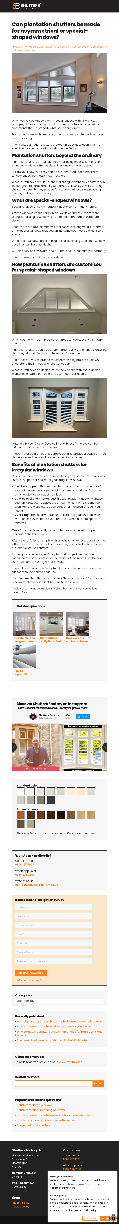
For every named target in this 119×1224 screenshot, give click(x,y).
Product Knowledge (24, 46)
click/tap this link (70, 1062)
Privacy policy (20, 1203)
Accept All (107, 1218)
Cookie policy (20, 1206)
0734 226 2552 (24, 875)
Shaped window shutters (33, 1125)
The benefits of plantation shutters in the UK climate (52, 1040)
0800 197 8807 (24, 864)
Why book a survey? (29, 980)
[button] (113, 1218)
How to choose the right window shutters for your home (54, 1026)
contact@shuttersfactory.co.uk (36, 885)
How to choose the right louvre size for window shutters (54, 1115)
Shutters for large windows (35, 1105)
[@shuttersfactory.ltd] (33, 717)
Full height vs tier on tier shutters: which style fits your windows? (59, 1021)
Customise (90, 1218)
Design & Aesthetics (49, 46)
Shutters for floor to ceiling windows (41, 1110)
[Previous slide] (12, 747)
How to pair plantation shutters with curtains (46, 1120)
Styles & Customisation (76, 46)
